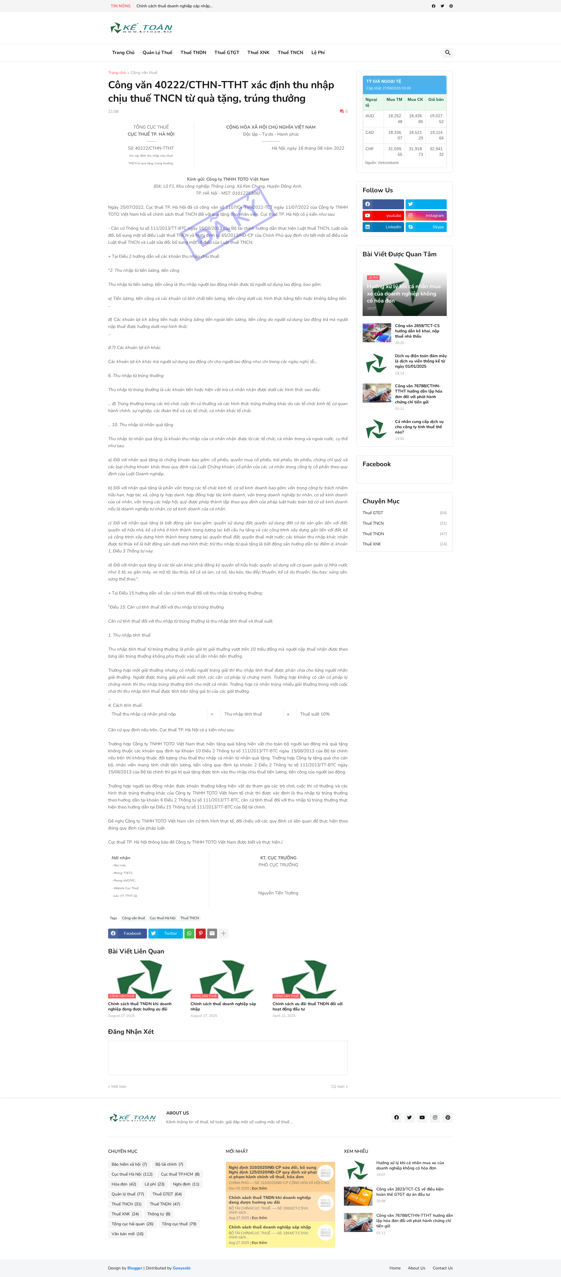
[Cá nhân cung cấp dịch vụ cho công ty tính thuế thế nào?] (377, 428)
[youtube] (422, 1118)
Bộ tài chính (169, 1164)
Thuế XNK (258, 52)
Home (395, 1268)
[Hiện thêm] (223, 934)
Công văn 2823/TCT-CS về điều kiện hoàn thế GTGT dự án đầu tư (410, 1192)
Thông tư (158, 1214)
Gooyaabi (182, 1268)
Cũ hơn (337, 1086)
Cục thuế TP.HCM (180, 1174)
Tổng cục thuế (179, 1224)
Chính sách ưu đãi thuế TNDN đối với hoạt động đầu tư (308, 1006)
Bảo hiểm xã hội (129, 1164)
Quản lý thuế (157, 52)
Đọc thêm (259, 1188)
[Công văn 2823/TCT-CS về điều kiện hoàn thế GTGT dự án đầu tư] (358, 1196)
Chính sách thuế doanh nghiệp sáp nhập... (174, 6)
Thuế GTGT (226, 52)
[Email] (212, 934)
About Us (416, 1268)
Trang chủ (123, 52)
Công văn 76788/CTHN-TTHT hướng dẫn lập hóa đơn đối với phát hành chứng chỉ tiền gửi (418, 394)
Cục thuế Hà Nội (163, 918)
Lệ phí (318, 52)
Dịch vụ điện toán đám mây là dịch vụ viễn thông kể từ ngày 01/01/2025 (421, 361)
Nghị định (186, 1184)
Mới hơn (118, 1086)
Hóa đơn (124, 1184)
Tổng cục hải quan (132, 1224)
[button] (448, 53)
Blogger (134, 1268)
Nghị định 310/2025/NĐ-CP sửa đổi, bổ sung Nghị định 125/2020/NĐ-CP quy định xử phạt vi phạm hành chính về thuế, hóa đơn (273, 1172)
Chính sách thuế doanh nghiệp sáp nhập (223, 1006)
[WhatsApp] (189, 934)
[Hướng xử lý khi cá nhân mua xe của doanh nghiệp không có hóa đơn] (358, 1169)
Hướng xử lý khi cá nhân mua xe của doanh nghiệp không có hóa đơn (410, 1165)
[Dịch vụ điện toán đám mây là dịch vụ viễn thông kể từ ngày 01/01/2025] (377, 362)
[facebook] (433, 6)
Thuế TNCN (290, 52)
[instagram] (435, 1118)
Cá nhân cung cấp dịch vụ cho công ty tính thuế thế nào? (419, 427)
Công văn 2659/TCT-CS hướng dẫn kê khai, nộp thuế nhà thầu (417, 331)
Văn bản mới (127, 1234)
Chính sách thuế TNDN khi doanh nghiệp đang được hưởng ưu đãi (140, 1006)
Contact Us (443, 1268)
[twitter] (442, 6)
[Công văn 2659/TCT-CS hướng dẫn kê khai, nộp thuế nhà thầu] (377, 332)
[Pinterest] (201, 934)
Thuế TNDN (193, 52)
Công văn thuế (144, 73)
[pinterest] (451, 6)
